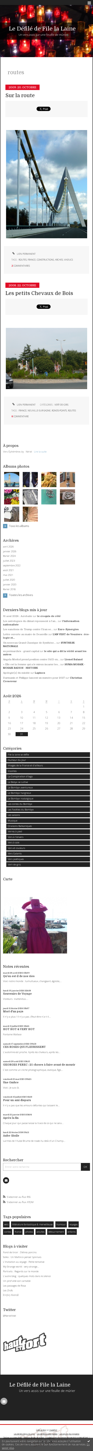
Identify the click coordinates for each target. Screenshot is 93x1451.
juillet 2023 (9, 560)
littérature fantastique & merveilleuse (32, 1224)
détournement (56, 1231)
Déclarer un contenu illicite (12, 1437)
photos (29, 1231)
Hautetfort (53, 1430)
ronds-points (59, 410)
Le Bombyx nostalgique (20, 798)
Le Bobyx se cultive (18, 782)
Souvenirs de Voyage (17, 993)
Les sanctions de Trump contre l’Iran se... (28, 629)
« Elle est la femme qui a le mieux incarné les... (31, 664)
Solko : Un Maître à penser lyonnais (22, 1257)
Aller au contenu (12, 3)
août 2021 (8, 570)
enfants (72, 1231)
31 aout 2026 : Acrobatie (17, 616)
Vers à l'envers (15, 837)
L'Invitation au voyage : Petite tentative (23, 1261)
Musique (12, 820)
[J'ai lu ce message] (88, 1441)
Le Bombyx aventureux (20, 787)
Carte (7, 879)
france (32, 259)
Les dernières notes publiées (47, 1434)
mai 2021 (8, 575)
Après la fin (11, 1117)
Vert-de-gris (61, 404)
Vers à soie (13, 842)
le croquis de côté (49, 616)
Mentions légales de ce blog (34, 1437)
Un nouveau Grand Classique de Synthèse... (29, 642)
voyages (73, 1224)
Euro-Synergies (68, 629)
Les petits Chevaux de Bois (39, 293)
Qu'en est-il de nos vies (19, 976)
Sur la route (20, 95)
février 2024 (9, 555)
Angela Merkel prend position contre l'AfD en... (31, 659)
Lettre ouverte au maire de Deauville (25, 634)
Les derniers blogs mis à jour (24, 1434)
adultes (41, 1231)
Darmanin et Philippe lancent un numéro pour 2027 (34, 677)
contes (7, 1231)
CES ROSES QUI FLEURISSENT (24, 1046)
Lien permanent (25, 253)
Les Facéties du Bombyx (21, 809)
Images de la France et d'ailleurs (25, 765)
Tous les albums (19, 526)
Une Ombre (11, 1082)
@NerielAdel (9, 1315)
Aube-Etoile (11, 1135)
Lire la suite (40, 451)
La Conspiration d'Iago (20, 776)
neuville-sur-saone (39, 410)
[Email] (6, 1180)
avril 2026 (8, 546)
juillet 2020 (9, 579)
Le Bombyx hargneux (19, 792)
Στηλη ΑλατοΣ (11, 1294)
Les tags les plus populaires (69, 1434)
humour (61, 1224)
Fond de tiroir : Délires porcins (20, 1252)
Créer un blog (41, 1430)
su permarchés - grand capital (21, 651)
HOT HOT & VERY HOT (19, 1029)
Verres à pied (15, 831)
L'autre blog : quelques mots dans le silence (27, 1276)
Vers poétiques (16, 859)
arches (59, 259)
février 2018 (9, 589)
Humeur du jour (17, 760)
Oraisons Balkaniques (20, 826)
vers (6, 1224)
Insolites (12, 771)
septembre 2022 (12, 565)
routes (23, 259)
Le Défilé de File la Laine (42, 29)
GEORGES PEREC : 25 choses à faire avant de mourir (39, 1064)
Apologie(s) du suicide (16, 673)
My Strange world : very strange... (21, 1266)
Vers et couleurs (16, 848)
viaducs (68, 259)
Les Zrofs (8, 1290)
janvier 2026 (9, 551)
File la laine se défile (18, 754)
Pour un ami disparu (17, 1100)
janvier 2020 (9, 584)
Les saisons (14, 814)
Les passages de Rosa (14, 1285)
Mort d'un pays (13, 1011)
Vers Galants (15, 853)
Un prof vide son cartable (16, 1280)
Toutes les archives (21, 595)
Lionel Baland (74, 659)
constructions (45, 259)
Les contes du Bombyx (20, 803)
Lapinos (40, 673)
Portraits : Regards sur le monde (20, 1271)
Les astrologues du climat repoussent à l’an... (30, 621)
